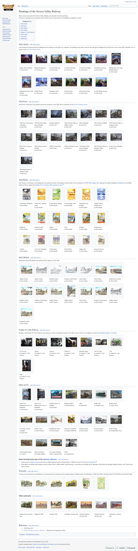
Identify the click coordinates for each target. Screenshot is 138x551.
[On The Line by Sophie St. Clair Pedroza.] (26, 342)
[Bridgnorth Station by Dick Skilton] (26, 312)
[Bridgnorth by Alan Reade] (26, 218)
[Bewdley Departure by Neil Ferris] (56, 114)
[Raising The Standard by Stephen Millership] (71, 419)
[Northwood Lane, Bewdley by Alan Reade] (86, 194)
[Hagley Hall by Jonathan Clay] (101, 394)
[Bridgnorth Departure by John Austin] (41, 58)
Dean (36, 452)
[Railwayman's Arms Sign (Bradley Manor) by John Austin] (116, 58)
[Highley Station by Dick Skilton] (26, 270)
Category (22, 534)
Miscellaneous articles (32, 534)
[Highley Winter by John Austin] (41, 82)
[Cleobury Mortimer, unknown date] (86, 505)
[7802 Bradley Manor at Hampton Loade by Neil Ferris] (26, 160)
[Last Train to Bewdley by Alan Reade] (41, 240)
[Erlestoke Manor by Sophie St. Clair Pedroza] (86, 342)
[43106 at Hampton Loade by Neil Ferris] (71, 137)
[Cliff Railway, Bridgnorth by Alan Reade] (27, 194)
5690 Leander (35, 462)
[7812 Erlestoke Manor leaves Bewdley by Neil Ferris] (41, 114)
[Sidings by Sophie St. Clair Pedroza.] (41, 342)
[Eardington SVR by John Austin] (56, 82)
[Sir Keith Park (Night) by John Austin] (86, 58)
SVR (59, 47)
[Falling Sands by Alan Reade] (56, 240)
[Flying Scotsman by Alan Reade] (101, 240)
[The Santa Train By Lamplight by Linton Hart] (26, 419)
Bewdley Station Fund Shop (108, 333)
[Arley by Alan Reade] (71, 218)
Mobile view (46, 547)
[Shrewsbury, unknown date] (116, 505)
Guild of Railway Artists (33, 49)
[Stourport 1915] (56, 505)
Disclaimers (39, 547)
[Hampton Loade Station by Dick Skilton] (71, 270)
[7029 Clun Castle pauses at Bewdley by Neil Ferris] (26, 113)
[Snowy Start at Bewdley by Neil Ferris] (116, 137)
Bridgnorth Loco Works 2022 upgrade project (48, 185)
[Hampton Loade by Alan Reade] (41, 218)
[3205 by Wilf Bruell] (86, 394)
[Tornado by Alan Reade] (27, 240)
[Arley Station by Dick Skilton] (86, 269)
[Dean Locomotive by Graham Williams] (41, 442)
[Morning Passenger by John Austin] (86, 82)
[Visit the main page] (8, 7)
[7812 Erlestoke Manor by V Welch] (26, 443)
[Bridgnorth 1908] (41, 505)
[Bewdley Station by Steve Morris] (86, 420)
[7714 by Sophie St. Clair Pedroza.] (116, 342)
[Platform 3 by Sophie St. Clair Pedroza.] (71, 342)
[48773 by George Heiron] (71, 443)
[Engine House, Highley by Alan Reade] (56, 194)
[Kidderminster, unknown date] (26, 505)
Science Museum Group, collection (34, 530)
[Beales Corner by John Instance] (41, 419)
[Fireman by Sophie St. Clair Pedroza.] (56, 342)
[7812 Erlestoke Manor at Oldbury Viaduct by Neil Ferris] (71, 114)
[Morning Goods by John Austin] (71, 82)
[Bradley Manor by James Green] (116, 394)
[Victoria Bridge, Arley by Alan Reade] (71, 194)
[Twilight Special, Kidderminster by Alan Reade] (101, 194)
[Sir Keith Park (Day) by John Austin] (71, 58)
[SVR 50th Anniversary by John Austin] (101, 58)
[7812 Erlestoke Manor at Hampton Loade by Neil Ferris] (116, 114)
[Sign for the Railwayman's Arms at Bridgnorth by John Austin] (26, 394)
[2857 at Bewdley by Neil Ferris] (86, 114)
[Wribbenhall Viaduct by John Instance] (56, 420)
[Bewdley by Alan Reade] (86, 218)
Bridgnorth (121, 183)
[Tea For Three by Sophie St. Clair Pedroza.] (101, 342)
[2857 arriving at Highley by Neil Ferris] (101, 113)
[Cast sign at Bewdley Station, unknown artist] (56, 442)
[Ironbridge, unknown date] (71, 504)
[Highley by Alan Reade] (56, 218)
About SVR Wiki (31, 547)
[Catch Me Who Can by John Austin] (56, 58)
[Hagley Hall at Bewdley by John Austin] (26, 58)
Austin (25, 44)
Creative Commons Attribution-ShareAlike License (45, 544)
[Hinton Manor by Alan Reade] (71, 240)
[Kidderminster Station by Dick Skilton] (116, 270)
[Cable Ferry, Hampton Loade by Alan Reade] (41, 194)
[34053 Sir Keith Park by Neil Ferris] (56, 137)
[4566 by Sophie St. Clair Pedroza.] (26, 365)
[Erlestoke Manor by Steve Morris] (101, 419)
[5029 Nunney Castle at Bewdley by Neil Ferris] (41, 137)
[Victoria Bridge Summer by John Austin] (101, 82)
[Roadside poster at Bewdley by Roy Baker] (56, 394)
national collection (50, 459)
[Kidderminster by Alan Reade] (101, 218)
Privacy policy (21, 547)
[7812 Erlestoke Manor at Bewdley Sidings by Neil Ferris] (101, 137)
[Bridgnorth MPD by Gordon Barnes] (71, 394)
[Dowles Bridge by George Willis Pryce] (116, 419)
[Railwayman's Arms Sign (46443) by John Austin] (26, 82)
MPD (71, 403)
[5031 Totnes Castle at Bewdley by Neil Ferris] (26, 137)
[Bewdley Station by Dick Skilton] (56, 270)
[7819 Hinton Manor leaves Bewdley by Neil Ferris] (86, 137)
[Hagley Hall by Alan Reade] (86, 240)
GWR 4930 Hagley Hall (92, 183)
